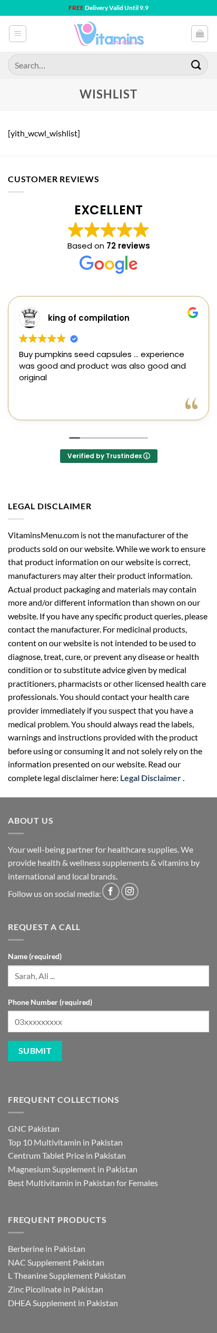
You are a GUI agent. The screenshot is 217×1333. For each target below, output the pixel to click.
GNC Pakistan (34, 1128)
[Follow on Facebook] (111, 891)
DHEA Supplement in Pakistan (63, 1303)
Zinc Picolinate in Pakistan (55, 1289)
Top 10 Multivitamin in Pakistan (65, 1142)
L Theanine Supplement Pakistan (67, 1275)
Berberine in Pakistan (46, 1248)
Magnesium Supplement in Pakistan (72, 1169)
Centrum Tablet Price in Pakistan (67, 1155)
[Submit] (196, 64)
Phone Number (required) (50, 1002)
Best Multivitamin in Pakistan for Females (83, 1183)
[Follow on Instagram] (130, 891)
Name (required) (35, 956)
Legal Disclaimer (150, 778)
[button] (17, 33)
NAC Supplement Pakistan (56, 1262)
